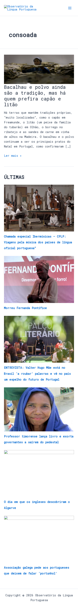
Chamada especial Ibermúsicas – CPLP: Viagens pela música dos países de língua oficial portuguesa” (38, 242)
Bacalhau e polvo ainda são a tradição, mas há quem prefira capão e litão (35, 96)
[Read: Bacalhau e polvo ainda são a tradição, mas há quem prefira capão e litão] (39, 69)
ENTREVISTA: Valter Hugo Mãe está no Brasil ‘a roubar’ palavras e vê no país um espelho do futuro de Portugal (37, 373)
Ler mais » (13, 155)
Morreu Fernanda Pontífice (25, 308)
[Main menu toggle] (70, 8)
